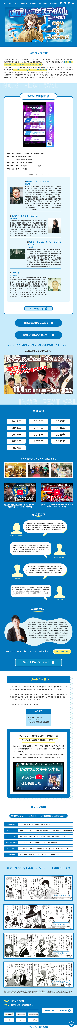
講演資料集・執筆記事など (22, 1004)
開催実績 (33, 3)
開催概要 (24, 3)
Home (4, 3)
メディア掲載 (42, 3)
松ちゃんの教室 (17, 1001)
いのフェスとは (13, 3)
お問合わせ (53, 3)
